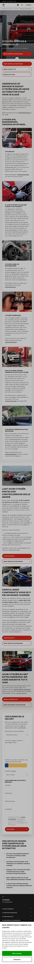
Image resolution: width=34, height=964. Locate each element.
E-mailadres (8, 809)
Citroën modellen (7, 916)
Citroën (16, 8)
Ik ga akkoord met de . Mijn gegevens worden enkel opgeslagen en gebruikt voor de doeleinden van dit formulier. (17, 820)
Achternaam (8, 793)
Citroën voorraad (7, 909)
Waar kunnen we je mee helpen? (14, 731)
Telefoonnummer (10, 801)
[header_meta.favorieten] (18, 5)
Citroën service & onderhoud (11, 920)
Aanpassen (17, 959)
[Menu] (26, 5)
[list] (17, 899)
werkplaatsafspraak (24, 112)
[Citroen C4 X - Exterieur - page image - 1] (17, 576)
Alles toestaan (17, 953)
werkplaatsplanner (10, 287)
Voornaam (8, 785)
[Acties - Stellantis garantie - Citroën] (17, 661)
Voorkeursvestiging (10, 771)
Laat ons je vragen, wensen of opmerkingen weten (14, 741)
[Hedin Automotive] (9, 1)
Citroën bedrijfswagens (9, 912)
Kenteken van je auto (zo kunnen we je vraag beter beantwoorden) (16, 760)
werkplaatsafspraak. (11, 342)
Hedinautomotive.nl (7, 8)
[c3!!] (17, 476)
